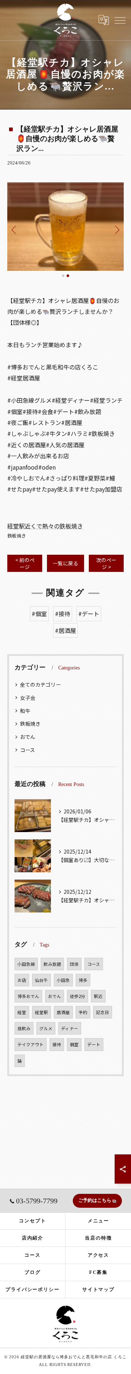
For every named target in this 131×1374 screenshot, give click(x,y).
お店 (21, 980)
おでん (27, 736)
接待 (56, 1044)
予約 (83, 1012)
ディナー (69, 1028)
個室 (74, 1044)
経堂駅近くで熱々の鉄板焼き (45, 525)
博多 (83, 980)
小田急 (63, 980)
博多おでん (28, 996)
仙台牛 (41, 980)
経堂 (21, 1012)
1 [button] (63, 275)
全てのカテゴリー (40, 684)
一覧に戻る (65, 563)
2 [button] (68, 275)
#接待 (62, 613)
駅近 (98, 996)
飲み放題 (52, 964)
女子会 (27, 697)
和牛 (25, 710)
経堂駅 (41, 1012)
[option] (65, 226)
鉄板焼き (16, 535)
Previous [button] (14, 229)
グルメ (45, 1028)
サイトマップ (98, 1289)
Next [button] (116, 229)
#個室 (39, 613)
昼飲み (24, 1028)
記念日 (102, 1012)
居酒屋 (63, 1012)
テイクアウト (30, 1044)
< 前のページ (25, 563)
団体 (74, 964)
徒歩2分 (77, 996)
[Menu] (119, 20)
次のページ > (106, 563)
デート (93, 1044)
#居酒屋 (65, 630)
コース (27, 750)
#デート (88, 613)
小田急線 (26, 964)
